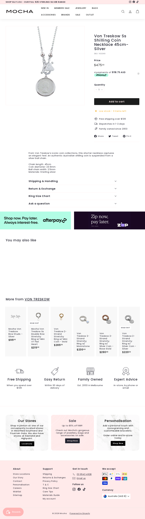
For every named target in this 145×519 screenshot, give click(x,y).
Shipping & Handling (43, 181)
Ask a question (39, 203)
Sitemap (17, 495)
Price (97, 60)
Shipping (47, 474)
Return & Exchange (42, 188)
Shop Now (72, 440)
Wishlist (17, 491)
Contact (17, 481)
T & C (46, 484)
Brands (65, 14)
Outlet (90, 14)
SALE (77, 14)
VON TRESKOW (37, 299)
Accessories (48, 14)
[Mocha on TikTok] (84, 489)
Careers (17, 488)
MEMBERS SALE (61, 8)
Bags (95, 8)
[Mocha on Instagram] (73, 489)
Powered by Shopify (80, 513)
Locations (27, 443)
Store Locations (21, 474)
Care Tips (48, 491)
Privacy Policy (50, 481)
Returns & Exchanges (54, 477)
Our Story (18, 477)
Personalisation (21, 484)
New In (45, 8)
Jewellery (80, 8)
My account (49, 498)
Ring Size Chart (39, 196)
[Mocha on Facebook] (79, 489)
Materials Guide (51, 495)
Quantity (99, 84)
